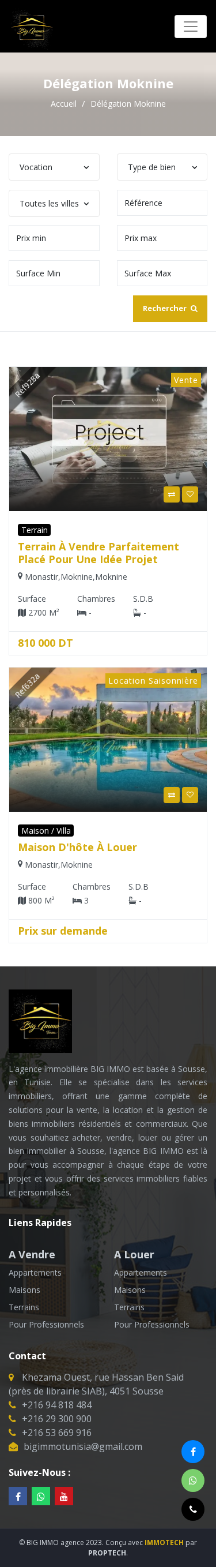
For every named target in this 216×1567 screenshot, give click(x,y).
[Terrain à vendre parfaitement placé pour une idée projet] (108, 438)
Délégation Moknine (128, 103)
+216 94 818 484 (57, 1405)
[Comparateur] (172, 494)
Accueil (65, 103)
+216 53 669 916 (57, 1432)
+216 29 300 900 (57, 1418)
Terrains (24, 1307)
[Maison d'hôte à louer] (108, 738)
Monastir (41, 576)
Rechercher (165, 308)
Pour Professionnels (46, 1324)
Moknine (76, 576)
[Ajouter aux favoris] (190, 494)
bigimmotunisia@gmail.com (83, 1446)
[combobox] (54, 167)
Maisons (24, 1289)
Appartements (35, 1272)
